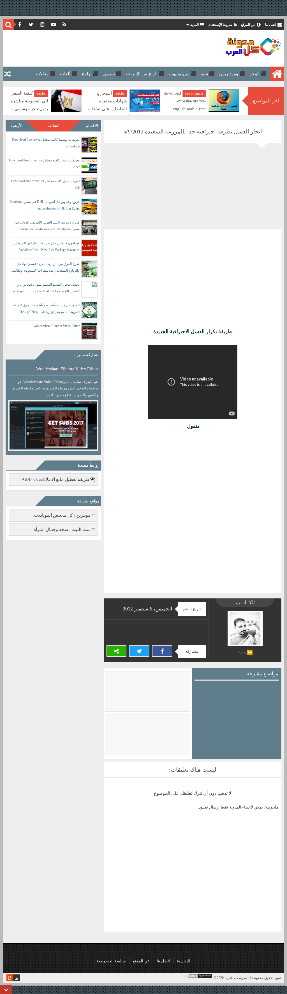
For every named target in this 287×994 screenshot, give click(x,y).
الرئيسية (183, 961)
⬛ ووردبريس (232, 73)
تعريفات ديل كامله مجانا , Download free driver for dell (45, 184)
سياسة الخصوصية (111, 961)
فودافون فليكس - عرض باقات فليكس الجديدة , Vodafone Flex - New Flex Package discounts (47, 246)
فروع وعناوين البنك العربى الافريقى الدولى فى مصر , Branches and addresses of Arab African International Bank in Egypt (47, 226)
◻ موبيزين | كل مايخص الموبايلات (64, 515)
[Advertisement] (108, 48)
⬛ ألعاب (68, 73)
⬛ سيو (208, 73)
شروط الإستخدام (220, 25)
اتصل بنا (270, 25)
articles (198, 93)
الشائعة (53, 126)
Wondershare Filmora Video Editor (56, 326)
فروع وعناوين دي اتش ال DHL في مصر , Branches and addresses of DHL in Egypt (45, 205)
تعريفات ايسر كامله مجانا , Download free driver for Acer (44, 163)
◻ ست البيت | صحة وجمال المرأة (64, 529)
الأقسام (92, 126)
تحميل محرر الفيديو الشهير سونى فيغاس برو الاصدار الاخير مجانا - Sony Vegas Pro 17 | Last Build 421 (44, 289)
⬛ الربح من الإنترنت (145, 73)
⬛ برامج (90, 73)
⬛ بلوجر (257, 73)
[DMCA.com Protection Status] (199, 978)
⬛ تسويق (112, 73)
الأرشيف (15, 126)
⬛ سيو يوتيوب (182, 73)
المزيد (194, 25)
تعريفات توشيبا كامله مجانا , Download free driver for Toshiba (46, 143)
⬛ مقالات (45, 73)
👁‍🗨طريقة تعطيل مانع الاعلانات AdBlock (58, 479)
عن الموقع (248, 25)
